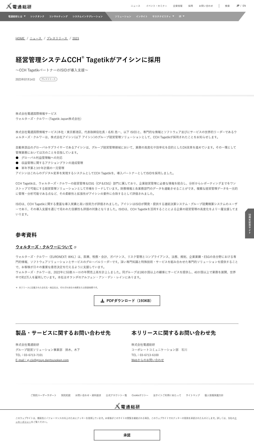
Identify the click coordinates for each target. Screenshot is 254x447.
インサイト (142, 16)
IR (180, 16)
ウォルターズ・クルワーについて (44, 247)
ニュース (135, 6)
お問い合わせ (206, 6)
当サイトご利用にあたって (167, 395)
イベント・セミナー (156, 6)
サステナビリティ (161, 16)
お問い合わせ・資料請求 (88, 395)
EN (244, 6)
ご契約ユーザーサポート (43, 395)
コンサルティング (58, 16)
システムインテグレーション (87, 16)
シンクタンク (37, 16)
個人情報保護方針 (214, 395)
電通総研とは (15, 16)
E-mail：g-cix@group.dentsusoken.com (42, 360)
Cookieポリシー (140, 395)
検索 (227, 6)
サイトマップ (193, 395)
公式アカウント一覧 (116, 395)
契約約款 (66, 395)
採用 (190, 6)
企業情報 (177, 6)
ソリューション (123, 16)
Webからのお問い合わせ (147, 360)
